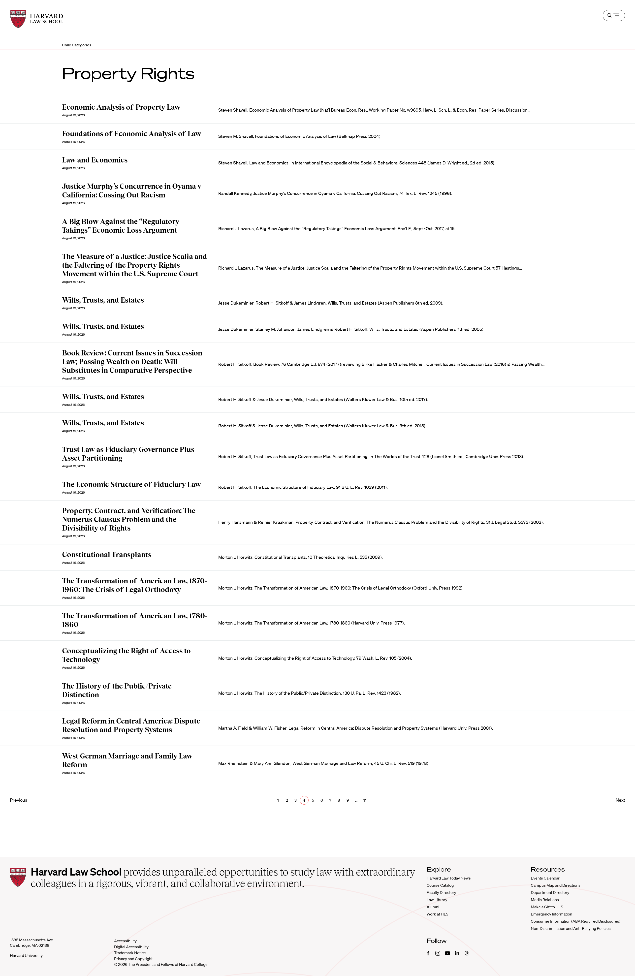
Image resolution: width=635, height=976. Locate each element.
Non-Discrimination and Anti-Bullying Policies (571, 928)
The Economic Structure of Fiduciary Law (131, 484)
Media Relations (545, 899)
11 (364, 800)
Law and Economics (94, 160)
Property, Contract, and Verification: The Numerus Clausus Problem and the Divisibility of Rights (128, 519)
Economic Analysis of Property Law (121, 107)
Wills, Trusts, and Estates (103, 300)
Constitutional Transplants (106, 555)
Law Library (437, 899)
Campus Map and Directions (555, 885)
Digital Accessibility (131, 946)
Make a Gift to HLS (547, 906)
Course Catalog (440, 885)
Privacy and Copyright (133, 958)
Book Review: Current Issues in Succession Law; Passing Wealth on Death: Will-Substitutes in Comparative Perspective (132, 361)
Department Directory (550, 892)
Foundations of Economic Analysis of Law (131, 134)
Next (620, 800)
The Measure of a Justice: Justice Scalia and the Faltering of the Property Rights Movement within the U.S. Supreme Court (134, 265)
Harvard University (26, 955)
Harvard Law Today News (449, 878)
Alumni (433, 906)
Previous (18, 800)
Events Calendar (545, 878)
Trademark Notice (130, 952)
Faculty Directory (441, 892)
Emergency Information (551, 914)
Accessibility (125, 940)
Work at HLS (437, 914)
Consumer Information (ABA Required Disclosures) (575, 921)
